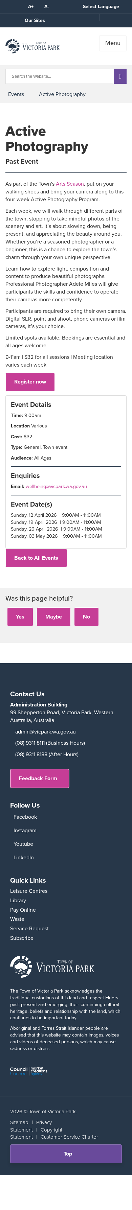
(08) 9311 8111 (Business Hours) (50, 743)
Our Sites (35, 20)
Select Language (101, 6)
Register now (30, 382)
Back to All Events (36, 558)
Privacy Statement (31, 1126)
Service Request (29, 928)
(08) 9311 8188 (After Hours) (47, 754)
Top (70, 1156)
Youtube (23, 844)
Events (16, 94)
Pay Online (23, 910)
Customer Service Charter (69, 1137)
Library (18, 900)
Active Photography (62, 94)
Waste (17, 919)
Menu (112, 43)
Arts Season (70, 184)
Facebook (25, 817)
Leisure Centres (28, 891)
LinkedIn (24, 857)
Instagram (25, 830)
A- (46, 6)
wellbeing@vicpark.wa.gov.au (56, 486)
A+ (31, 6)
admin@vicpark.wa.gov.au (45, 732)
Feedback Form (38, 778)
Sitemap (19, 1122)
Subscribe (22, 938)
